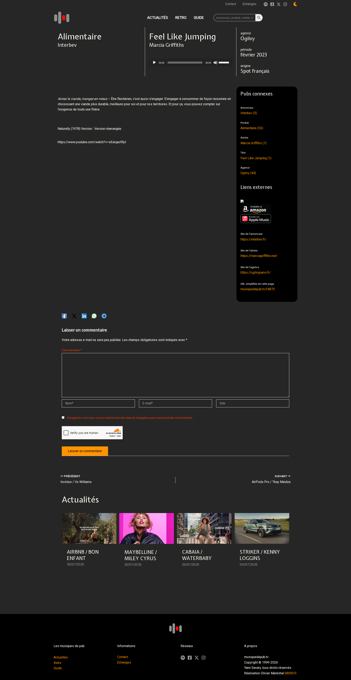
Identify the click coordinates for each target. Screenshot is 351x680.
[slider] (224, 62)
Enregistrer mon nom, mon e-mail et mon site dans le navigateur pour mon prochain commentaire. (130, 417)
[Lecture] (154, 63)
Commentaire (72, 350)
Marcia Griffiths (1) (253, 143)
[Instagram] (285, 4)
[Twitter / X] (279, 4)
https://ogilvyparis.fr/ (255, 272)
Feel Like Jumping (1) (255, 158)
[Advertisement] (132, 168)
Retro (57, 663)
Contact (122, 657)
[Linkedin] (84, 315)
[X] (196, 657)
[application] (190, 62)
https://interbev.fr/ (253, 239)
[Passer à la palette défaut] (295, 4)
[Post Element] (89, 542)
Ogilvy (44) (248, 173)
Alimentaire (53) (251, 128)
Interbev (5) (248, 113)
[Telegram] (104, 315)
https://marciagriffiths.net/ (258, 256)
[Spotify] (266, 4)
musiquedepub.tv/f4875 (257, 289)
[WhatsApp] (94, 315)
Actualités (61, 657)
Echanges (124, 662)
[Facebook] (272, 4)
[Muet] (215, 63)
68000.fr (291, 673)
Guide (58, 668)
